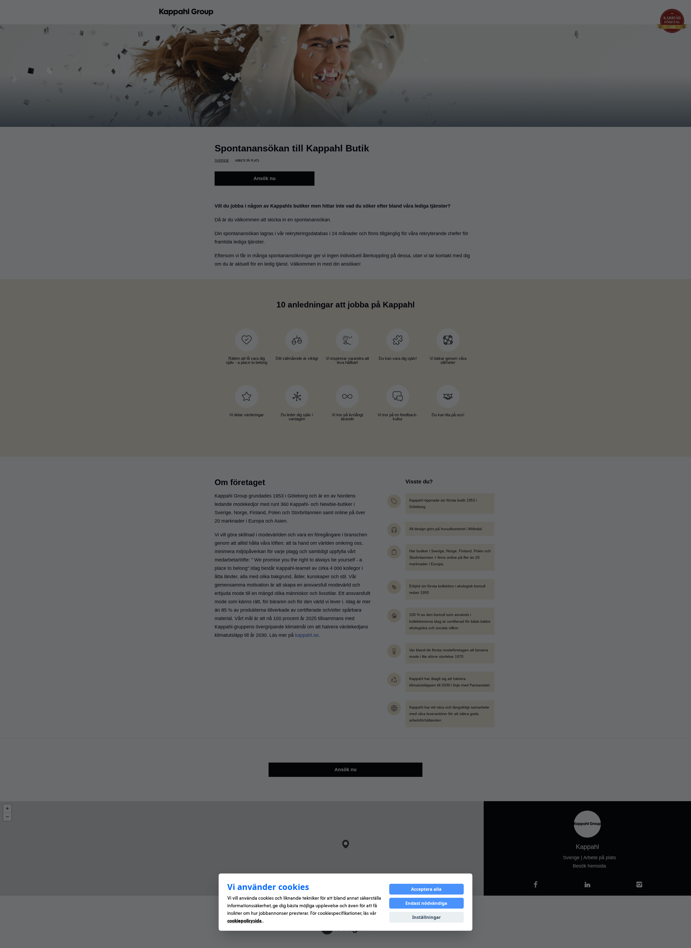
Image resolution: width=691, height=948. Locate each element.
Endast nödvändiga (426, 903)
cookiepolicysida (244, 920)
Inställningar (426, 917)
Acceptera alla (426, 889)
